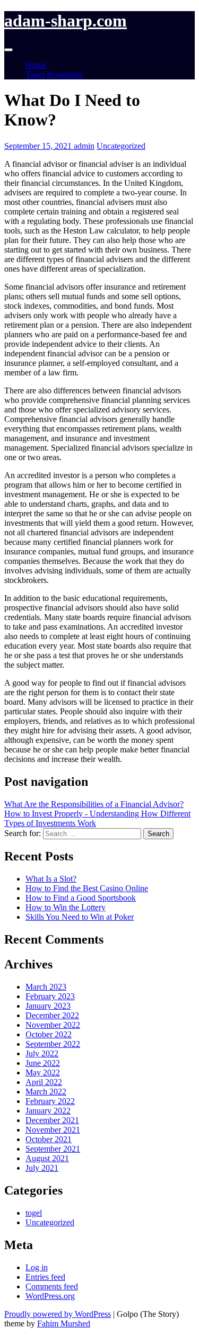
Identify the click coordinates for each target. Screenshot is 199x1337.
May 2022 (42, 1072)
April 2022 (43, 1082)
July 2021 (41, 1167)
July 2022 (41, 1053)
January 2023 (48, 1005)
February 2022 (50, 1101)
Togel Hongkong (54, 74)
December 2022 (52, 1015)
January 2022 (48, 1110)
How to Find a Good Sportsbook (80, 897)
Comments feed (51, 1286)
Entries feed (45, 1276)
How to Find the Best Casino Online (86, 888)
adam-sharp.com (65, 20)
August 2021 (47, 1158)
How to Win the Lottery (65, 907)
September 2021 (52, 1148)
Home (35, 64)
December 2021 (52, 1120)
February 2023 (50, 996)
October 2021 (48, 1139)
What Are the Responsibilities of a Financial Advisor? (94, 804)
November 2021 (52, 1129)
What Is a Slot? (50, 878)
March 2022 (45, 1091)
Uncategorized (121, 145)
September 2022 (52, 1043)
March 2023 (45, 986)
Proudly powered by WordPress (57, 1313)
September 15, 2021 (39, 145)
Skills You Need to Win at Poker (79, 916)
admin (84, 145)
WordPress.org (50, 1295)
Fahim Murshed (63, 1323)
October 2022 (48, 1034)
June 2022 (42, 1062)
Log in (36, 1267)
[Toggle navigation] (8, 49)
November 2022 (52, 1024)
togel (33, 1212)
